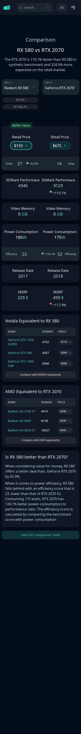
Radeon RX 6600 (19, 421)
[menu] (73, 7)
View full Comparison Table (40, 535)
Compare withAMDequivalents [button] (41, 440)
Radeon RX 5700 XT (21, 411)
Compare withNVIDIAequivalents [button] (40, 374)
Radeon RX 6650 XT (21, 430)
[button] (21, 145)
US (62, 7)
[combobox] (35, 7)
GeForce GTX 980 (20, 353)
